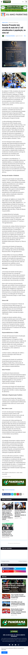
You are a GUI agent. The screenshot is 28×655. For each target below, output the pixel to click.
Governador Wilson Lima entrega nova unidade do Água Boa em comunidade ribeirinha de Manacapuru (20, 513)
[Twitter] (12, 494)
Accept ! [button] (4, 652)
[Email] (20, 494)
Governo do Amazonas (13, 22)
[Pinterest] (18, 494)
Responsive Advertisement (14, 543)
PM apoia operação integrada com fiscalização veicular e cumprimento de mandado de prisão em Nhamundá (14, 586)
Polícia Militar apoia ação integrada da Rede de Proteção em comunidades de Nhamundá (18, 603)
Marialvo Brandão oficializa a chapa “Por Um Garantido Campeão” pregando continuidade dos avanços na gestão (18, 611)
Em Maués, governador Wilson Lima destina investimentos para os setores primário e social (7, 533)
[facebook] (9, 645)
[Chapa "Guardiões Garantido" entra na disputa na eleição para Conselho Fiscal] (6, 596)
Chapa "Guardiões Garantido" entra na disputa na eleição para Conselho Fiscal (18, 596)
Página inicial (5, 22)
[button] (1, 2)
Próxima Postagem (23, 561)
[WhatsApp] (15, 494)
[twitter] (20, 569)
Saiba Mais (3, 649)
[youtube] (15, 645)
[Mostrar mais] (23, 494)
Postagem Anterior (5, 561)
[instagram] (20, 571)
